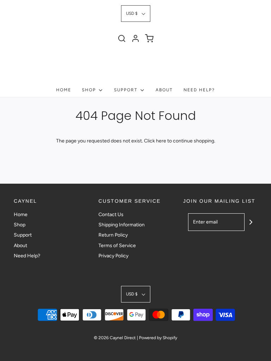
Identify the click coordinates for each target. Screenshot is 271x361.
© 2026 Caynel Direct (115, 337)
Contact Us (111, 215)
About (164, 89)
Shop (19, 225)
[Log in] (135, 38)
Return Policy (113, 235)
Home (63, 89)
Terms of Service (117, 246)
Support (23, 235)
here (161, 141)
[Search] (122, 38)
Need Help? (199, 89)
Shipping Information (121, 225)
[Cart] (149, 38)
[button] (135, 13)
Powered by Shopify (158, 337)
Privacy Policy (113, 256)
